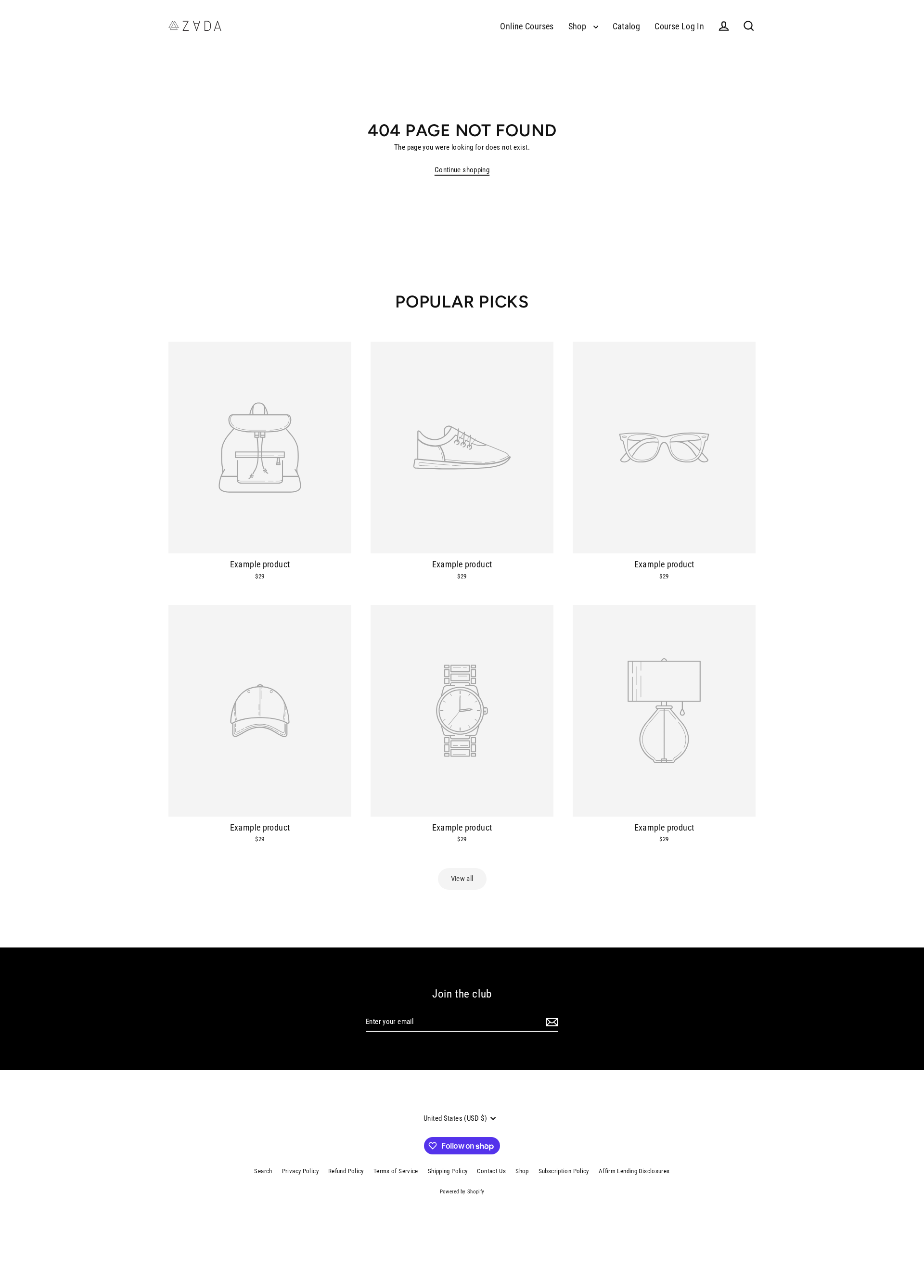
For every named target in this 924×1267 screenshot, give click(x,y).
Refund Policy (346, 1171)
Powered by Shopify (462, 1192)
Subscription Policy (564, 1171)
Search (263, 1171)
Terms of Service (395, 1171)
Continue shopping (462, 170)
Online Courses (526, 26)
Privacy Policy (300, 1171)
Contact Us (491, 1171)
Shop (578, 26)
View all (462, 878)
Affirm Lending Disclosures (634, 1171)
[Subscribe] (550, 1022)
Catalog (627, 26)
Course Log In (679, 26)
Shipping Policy (448, 1171)
